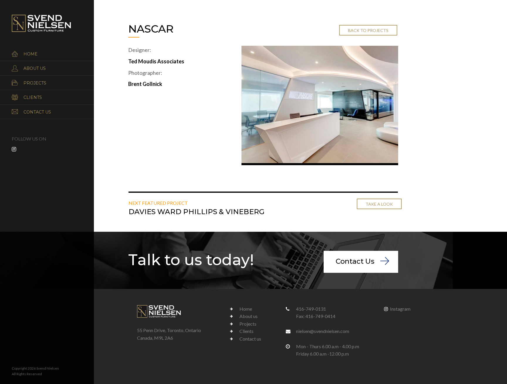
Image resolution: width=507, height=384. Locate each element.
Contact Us (355, 261)
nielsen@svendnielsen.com (322, 331)
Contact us (37, 112)
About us (34, 68)
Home (30, 54)
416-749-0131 (311, 309)
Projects (34, 83)
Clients (32, 97)
